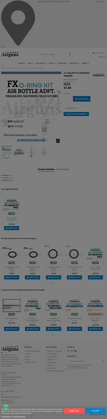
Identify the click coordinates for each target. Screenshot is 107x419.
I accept (96, 410)
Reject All (74, 410)
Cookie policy (6, 416)
